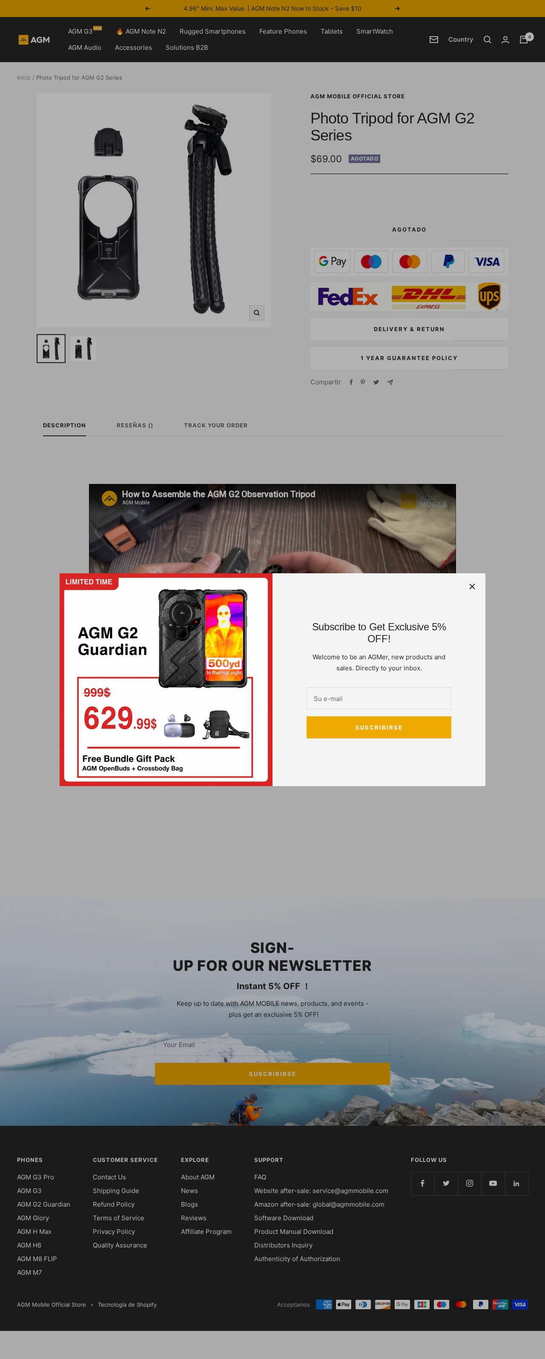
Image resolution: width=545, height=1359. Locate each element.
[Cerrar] (472, 586)
